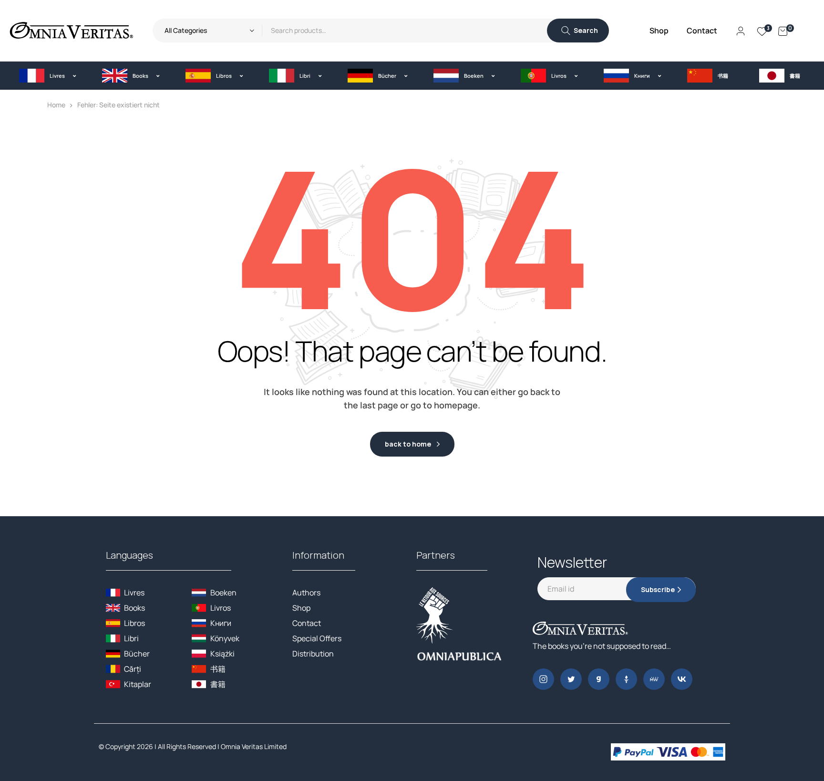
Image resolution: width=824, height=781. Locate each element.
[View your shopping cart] (782, 30)
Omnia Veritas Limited (254, 746)
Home (56, 104)
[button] (47, 76)
